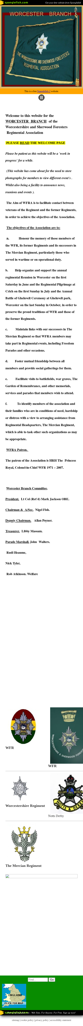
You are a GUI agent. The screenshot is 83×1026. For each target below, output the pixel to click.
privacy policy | (42, 1020)
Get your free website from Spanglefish (63, 2)
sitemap (15, 1020)
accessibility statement (60, 1020)
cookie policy (27, 1020)
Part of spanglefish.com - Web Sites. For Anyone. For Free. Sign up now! (41, 1012)
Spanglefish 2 (43, 91)
